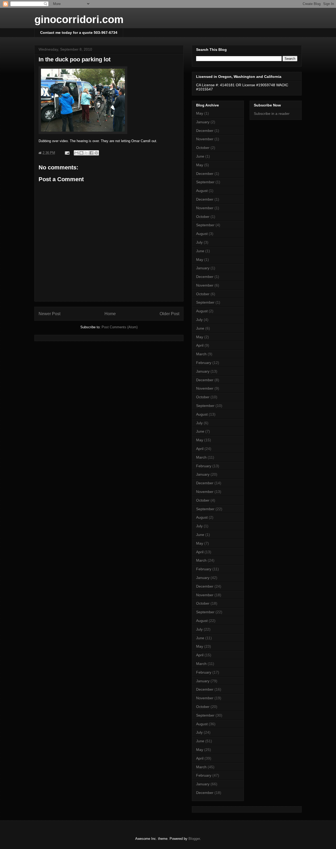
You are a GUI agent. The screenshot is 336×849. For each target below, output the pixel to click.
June (200, 156)
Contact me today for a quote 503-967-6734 (78, 32)
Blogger (194, 839)
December (204, 130)
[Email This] (76, 152)
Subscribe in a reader (272, 113)
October (202, 148)
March (201, 354)
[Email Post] (67, 153)
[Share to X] (86, 152)
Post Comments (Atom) (120, 327)
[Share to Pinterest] (96, 152)
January (202, 122)
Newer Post (49, 313)
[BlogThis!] (81, 152)
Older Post (169, 313)
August (202, 191)
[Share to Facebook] (91, 152)
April (199, 345)
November (204, 139)
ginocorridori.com (79, 19)
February (203, 363)
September (205, 182)
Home (110, 313)
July (199, 242)
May (199, 113)
